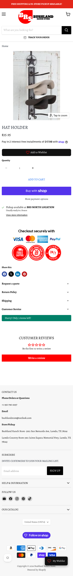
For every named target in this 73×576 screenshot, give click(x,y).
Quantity (6, 160)
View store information (16, 215)
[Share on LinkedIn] (17, 274)
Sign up (55, 470)
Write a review (36, 358)
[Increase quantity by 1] (33, 168)
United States (34, 522)
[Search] (66, 30)
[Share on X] (11, 274)
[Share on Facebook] (4, 274)
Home (5, 46)
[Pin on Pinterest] (24, 274)
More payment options (36, 199)
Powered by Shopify (36, 569)
